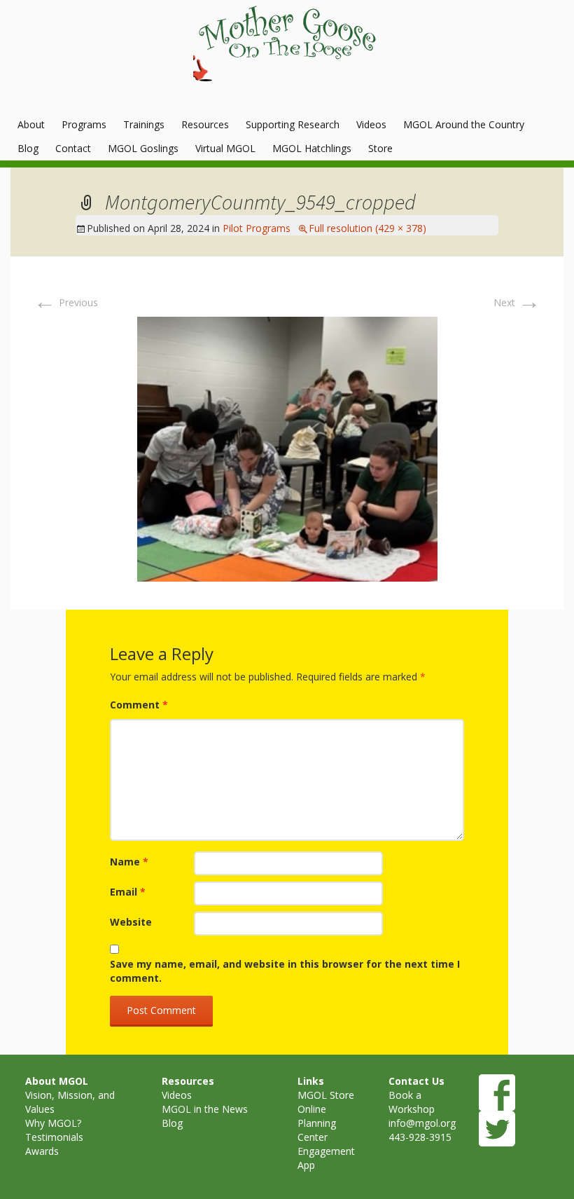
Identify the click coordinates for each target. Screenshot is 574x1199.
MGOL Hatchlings (311, 148)
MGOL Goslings (143, 148)
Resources (205, 124)
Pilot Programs (256, 228)
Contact (73, 148)
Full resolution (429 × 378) (367, 228)
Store (380, 148)
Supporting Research (293, 124)
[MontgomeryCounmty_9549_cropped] (287, 447)
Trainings (143, 124)
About (31, 124)
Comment (139, 704)
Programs (84, 124)
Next (516, 302)
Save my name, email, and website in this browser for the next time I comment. (285, 971)
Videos (371, 124)
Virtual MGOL (225, 148)
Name (129, 861)
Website (131, 922)
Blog (28, 148)
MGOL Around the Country (463, 124)
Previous (66, 302)
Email (128, 891)
